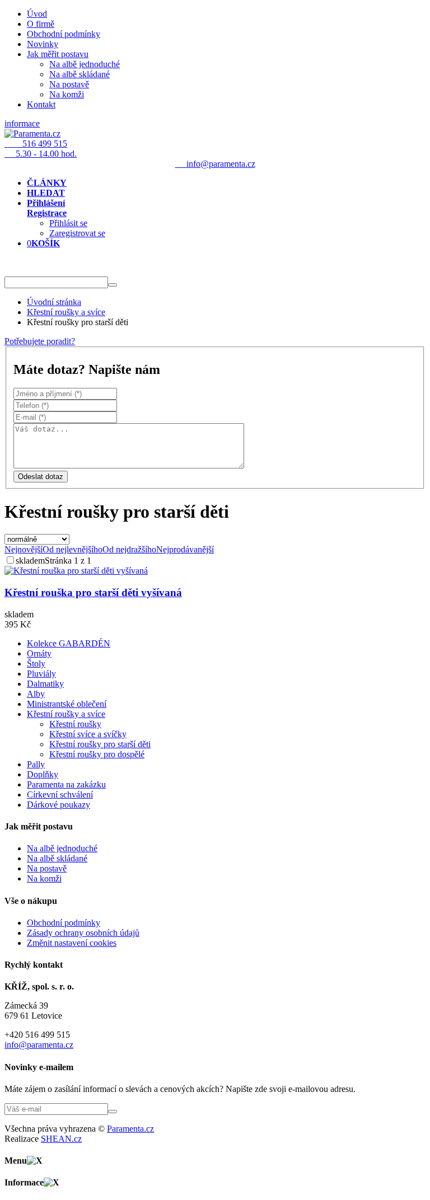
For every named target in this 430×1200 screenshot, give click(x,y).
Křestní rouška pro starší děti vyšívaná (93, 592)
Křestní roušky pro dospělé (96, 754)
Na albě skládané (79, 74)
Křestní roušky (75, 724)
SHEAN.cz (61, 1138)
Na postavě (69, 84)
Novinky (42, 44)
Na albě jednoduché (84, 64)
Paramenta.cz (130, 1128)
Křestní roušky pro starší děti (100, 744)
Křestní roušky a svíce (66, 312)
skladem (30, 560)
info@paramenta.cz (38, 1044)
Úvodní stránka (54, 302)
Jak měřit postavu (57, 54)
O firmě (40, 24)
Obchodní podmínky (63, 34)
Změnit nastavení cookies (71, 943)
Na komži (66, 94)
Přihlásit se (68, 223)
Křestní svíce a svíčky (88, 734)
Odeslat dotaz (40, 476)
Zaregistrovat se (77, 233)
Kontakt (41, 104)
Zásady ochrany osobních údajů (83, 932)
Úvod (37, 13)
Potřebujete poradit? (39, 341)
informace (22, 123)
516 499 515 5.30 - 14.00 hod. (40, 148)
